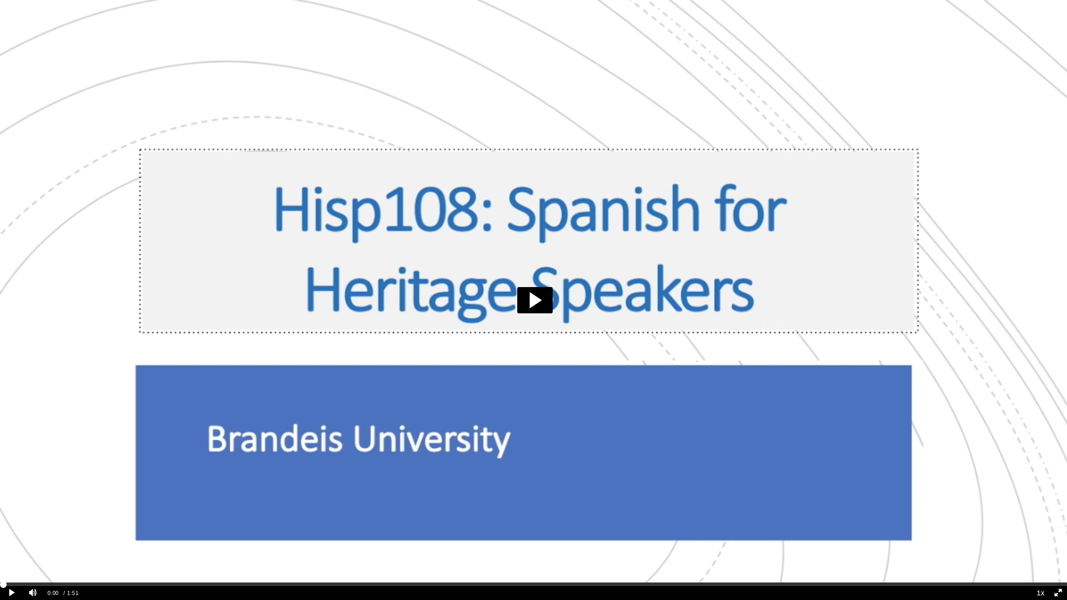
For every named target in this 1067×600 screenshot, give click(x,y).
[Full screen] (1058, 593)
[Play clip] (12, 593)
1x (1040, 593)
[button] (535, 300)
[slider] (533, 584)
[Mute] (33, 593)
